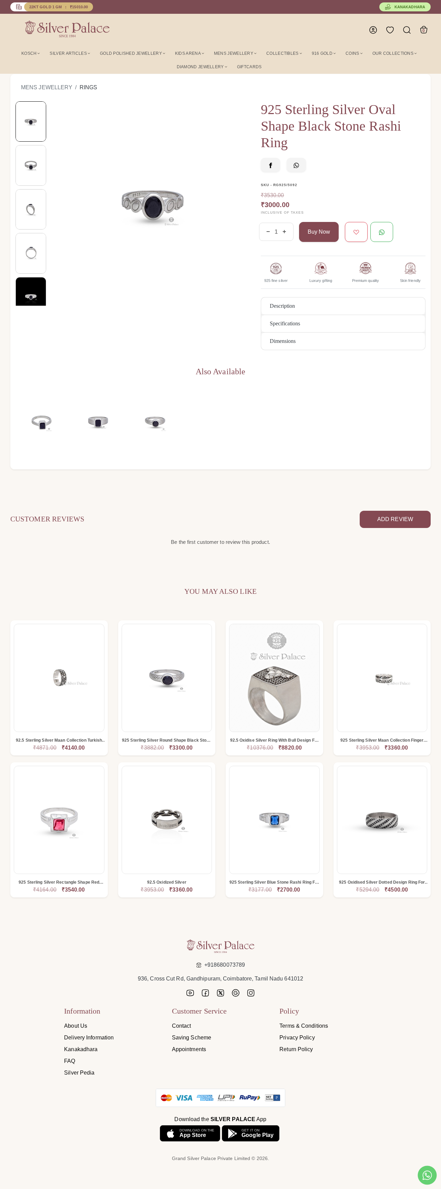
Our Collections (393, 53)
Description (282, 306)
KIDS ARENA (188, 53)
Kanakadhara (409, 7)
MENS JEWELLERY (233, 53)
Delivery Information (89, 1037)
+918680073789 (224, 965)
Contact (181, 1026)
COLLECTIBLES (282, 53)
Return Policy (296, 1049)
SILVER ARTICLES (68, 53)
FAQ (69, 1061)
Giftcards (249, 66)
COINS (352, 53)
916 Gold (322, 53)
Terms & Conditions (303, 1026)
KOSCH (29, 53)
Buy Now (319, 232)
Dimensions (283, 341)
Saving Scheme (191, 1037)
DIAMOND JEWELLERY (200, 66)
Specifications (285, 323)
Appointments (189, 1049)
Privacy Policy (297, 1037)
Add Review (395, 519)
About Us (75, 1026)
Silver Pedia (79, 1073)
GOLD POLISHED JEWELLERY (131, 53)
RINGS (89, 87)
